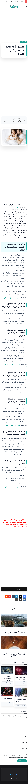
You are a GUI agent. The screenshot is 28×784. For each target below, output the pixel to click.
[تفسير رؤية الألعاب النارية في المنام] (21, 670)
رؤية (16, 207)
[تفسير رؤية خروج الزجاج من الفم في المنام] (21, 692)
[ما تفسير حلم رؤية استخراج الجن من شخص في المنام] (7, 670)
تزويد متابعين (14, 778)
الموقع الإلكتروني (23, 748)
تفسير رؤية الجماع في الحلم (12, 298)
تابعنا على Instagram (14, 589)
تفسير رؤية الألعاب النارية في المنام (21, 678)
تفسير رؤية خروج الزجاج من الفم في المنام (21, 701)
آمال (13, 609)
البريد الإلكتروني (23, 742)
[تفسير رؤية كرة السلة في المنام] (7, 691)
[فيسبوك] (24, 596)
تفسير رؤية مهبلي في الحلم (12, 425)
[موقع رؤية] (14, 6)
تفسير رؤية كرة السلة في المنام (8, 699)
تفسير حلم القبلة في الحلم (12, 487)
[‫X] (20, 596)
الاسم (25, 736)
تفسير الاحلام (23, 41)
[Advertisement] (14, 24)
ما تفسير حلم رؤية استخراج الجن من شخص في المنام (7, 678)
